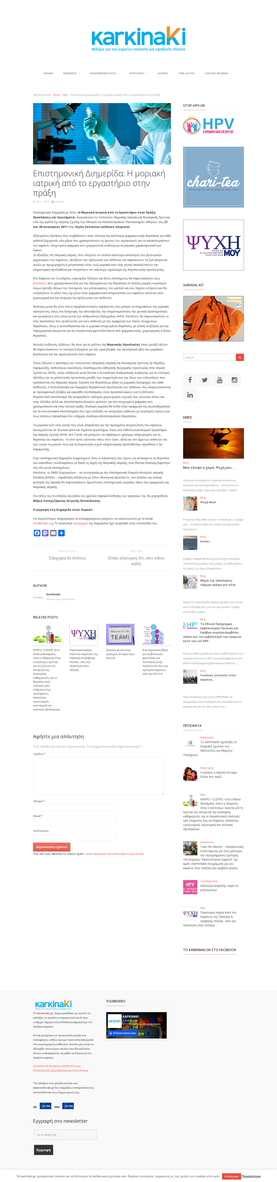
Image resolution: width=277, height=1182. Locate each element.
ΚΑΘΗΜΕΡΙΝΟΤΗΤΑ (103, 73)
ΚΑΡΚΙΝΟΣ (70, 73)
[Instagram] (234, 379)
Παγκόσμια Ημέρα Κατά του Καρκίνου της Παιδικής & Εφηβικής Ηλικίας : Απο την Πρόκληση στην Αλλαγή (84, 660)
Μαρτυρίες (206, 768)
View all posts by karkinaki (61, 599)
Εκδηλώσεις (207, 737)
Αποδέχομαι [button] (231, 1176)
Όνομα (39, 801)
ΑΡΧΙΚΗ (48, 73)
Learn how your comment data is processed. (114, 854)
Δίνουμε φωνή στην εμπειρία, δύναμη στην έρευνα (120, 654)
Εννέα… (205, 541)
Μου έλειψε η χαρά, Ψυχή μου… (208, 467)
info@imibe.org (43, 523)
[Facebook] (190, 379)
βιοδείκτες (40, 283)
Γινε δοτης (186, 73)
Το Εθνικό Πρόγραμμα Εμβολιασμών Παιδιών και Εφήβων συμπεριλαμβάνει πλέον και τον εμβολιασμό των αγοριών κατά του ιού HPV (212, 632)
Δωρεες (163, 73)
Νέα (65, 95)
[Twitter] (205, 379)
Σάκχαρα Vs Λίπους (67, 558)
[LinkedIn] (190, 394)
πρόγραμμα (80, 523)
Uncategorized (208, 881)
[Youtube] (220, 379)
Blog (185, 462)
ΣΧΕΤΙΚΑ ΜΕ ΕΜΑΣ (217, 73)
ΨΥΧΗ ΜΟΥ (136, 73)
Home (56, 95)
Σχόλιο (39, 754)
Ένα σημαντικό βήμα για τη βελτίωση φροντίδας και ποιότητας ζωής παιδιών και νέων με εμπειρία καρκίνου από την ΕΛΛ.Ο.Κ (155, 662)
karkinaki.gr (45, 1013)
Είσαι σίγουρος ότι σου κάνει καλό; (136, 560)
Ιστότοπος (41, 831)
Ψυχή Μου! (208, 502)
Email (38, 816)
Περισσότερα (251, 1176)
